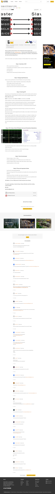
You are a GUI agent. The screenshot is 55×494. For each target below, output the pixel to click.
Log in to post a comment (31, 475)
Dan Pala (16, 324)
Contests (16, 1)
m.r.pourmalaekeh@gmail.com (17, 335)
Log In (48, 1)
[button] (40, 10)
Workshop (22, 482)
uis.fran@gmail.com (16, 254)
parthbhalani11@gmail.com (29, 260)
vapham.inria (17, 367)
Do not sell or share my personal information (35, 492)
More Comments (22, 475)
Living (27, 482)
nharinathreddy (17, 348)
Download (34, 192)
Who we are (37, 486)
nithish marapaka (17, 243)
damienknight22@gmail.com (28, 303)
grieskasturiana (17, 461)
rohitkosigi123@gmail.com (21, 385)
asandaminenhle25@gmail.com (34, 266)
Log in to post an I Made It (27, 208)
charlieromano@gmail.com (32, 393)
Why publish (37, 481)
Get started (37, 482)
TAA (15, 307)
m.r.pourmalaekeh (18, 332)
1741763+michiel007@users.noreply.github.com (20, 287)
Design (22, 483)
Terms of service (13, 492)
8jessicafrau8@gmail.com (30, 377)
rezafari (16, 293)
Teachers (20, 1)
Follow (12, 42)
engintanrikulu (17, 270)
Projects (12, 1)
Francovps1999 (17, 251)
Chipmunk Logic (18, 52)
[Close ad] (54, 45)
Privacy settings (25, 492)
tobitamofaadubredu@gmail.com (18, 310)
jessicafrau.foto (17, 375)
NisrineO (16, 316)
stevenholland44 (17, 276)
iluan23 (16, 358)
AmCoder (12, 41)
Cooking (27, 481)
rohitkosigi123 (17, 383)
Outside (27, 483)
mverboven (17, 284)
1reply (14, 354)
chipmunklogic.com (11, 47)
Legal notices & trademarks (47, 492)
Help (36, 483)
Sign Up (52, 1)
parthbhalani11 (17, 258)
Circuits (22, 481)
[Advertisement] (49, 56)
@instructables (49, 481)
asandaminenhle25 (18, 264)
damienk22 (16, 301)
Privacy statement (19, 492)
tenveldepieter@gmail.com (27, 411)
